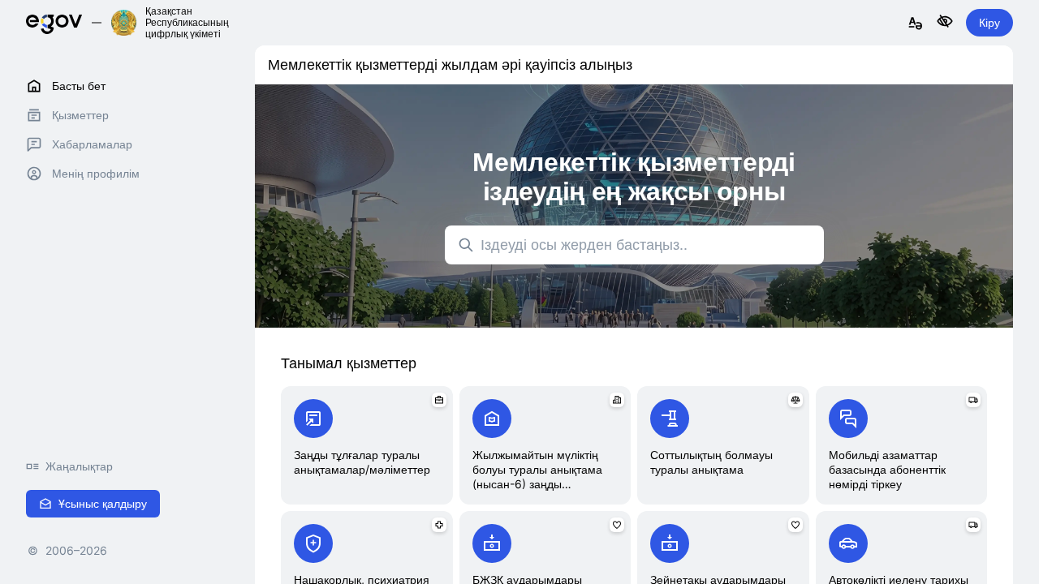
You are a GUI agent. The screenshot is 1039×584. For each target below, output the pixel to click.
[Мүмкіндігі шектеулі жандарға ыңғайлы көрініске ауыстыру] (945, 22)
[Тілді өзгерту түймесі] (916, 24)
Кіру (989, 22)
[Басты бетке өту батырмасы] (54, 22)
